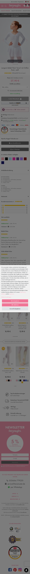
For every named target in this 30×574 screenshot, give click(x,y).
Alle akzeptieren (15, 301)
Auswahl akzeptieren (15, 309)
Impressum (11, 294)
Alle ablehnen (15, 305)
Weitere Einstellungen (6, 297)
